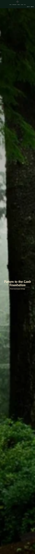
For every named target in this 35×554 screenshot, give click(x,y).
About (10, 4)
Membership (14, 4)
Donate (22, 4)
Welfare (18, 4)
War (25, 4)
